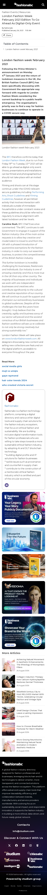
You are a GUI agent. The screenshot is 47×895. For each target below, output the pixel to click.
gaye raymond (10, 375)
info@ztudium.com (23, 831)
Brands (13, 886)
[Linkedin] (23, 845)
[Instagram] (30, 845)
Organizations (37, 886)
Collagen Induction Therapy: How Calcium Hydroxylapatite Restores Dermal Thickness (31, 679)
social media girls (12, 366)
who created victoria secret (17, 385)
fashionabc (12, 405)
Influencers (26, 886)
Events (19, 886)
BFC (9, 157)
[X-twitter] (9, 845)
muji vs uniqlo (10, 371)
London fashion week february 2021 (21, 49)
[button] (4, 4)
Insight (6, 886)
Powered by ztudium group (23, 879)
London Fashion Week (13, 160)
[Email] (7, 485)
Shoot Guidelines (16, 195)
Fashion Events (10, 12)
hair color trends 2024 (14, 380)
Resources (24, 12)
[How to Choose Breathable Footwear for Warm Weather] (8, 729)
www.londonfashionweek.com (21, 338)
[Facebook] (16, 845)
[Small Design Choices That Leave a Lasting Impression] (8, 713)
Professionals (23, 890)
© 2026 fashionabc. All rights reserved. (23, 874)
